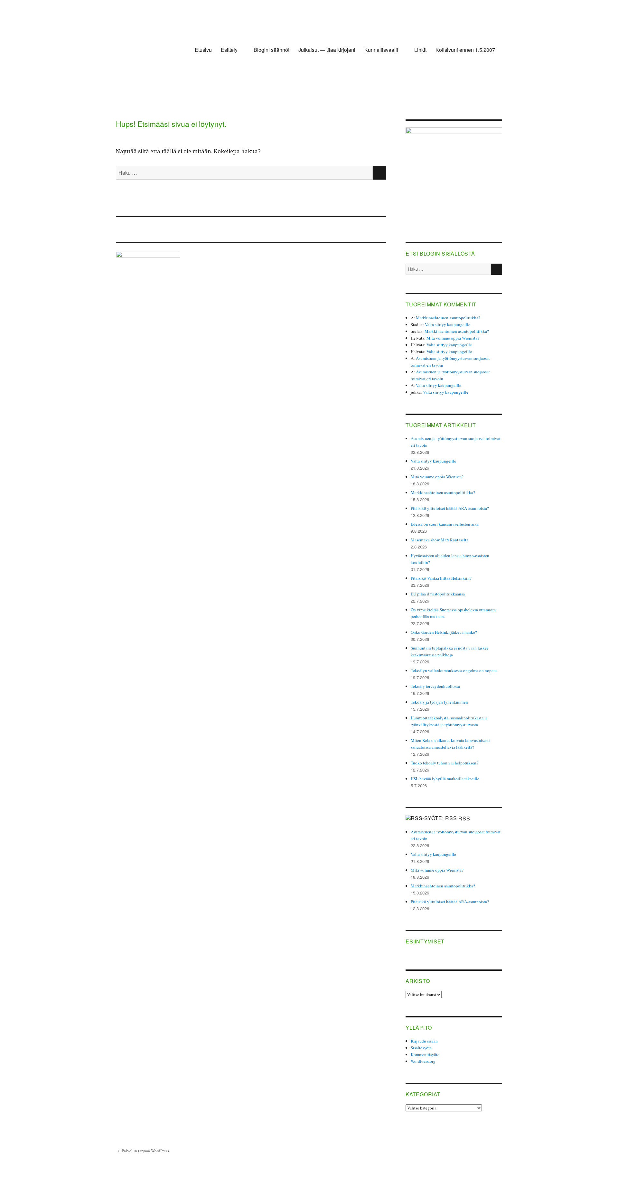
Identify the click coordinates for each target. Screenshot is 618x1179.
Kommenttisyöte (425, 1054)
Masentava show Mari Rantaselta (439, 540)
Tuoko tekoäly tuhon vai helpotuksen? (444, 763)
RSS (464, 818)
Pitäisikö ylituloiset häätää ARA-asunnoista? (450, 508)
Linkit (420, 49)
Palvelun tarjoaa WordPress (145, 1151)
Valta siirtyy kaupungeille (447, 324)
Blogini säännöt (271, 49)
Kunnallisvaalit (381, 49)
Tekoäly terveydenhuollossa (435, 686)
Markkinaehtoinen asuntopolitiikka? (448, 318)
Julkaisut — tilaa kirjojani (326, 49)
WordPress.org (423, 1061)
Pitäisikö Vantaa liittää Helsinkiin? (441, 578)
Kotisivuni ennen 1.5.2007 (465, 49)
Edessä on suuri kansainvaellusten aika (445, 524)
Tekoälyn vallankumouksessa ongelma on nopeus (454, 670)
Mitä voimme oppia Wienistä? (452, 338)
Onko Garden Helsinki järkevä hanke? (444, 632)
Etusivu (203, 49)
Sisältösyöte (421, 1048)
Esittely (229, 49)
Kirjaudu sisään (424, 1041)
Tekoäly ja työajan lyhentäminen (439, 702)
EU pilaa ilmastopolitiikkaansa (438, 594)
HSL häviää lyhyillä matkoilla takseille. (445, 778)
